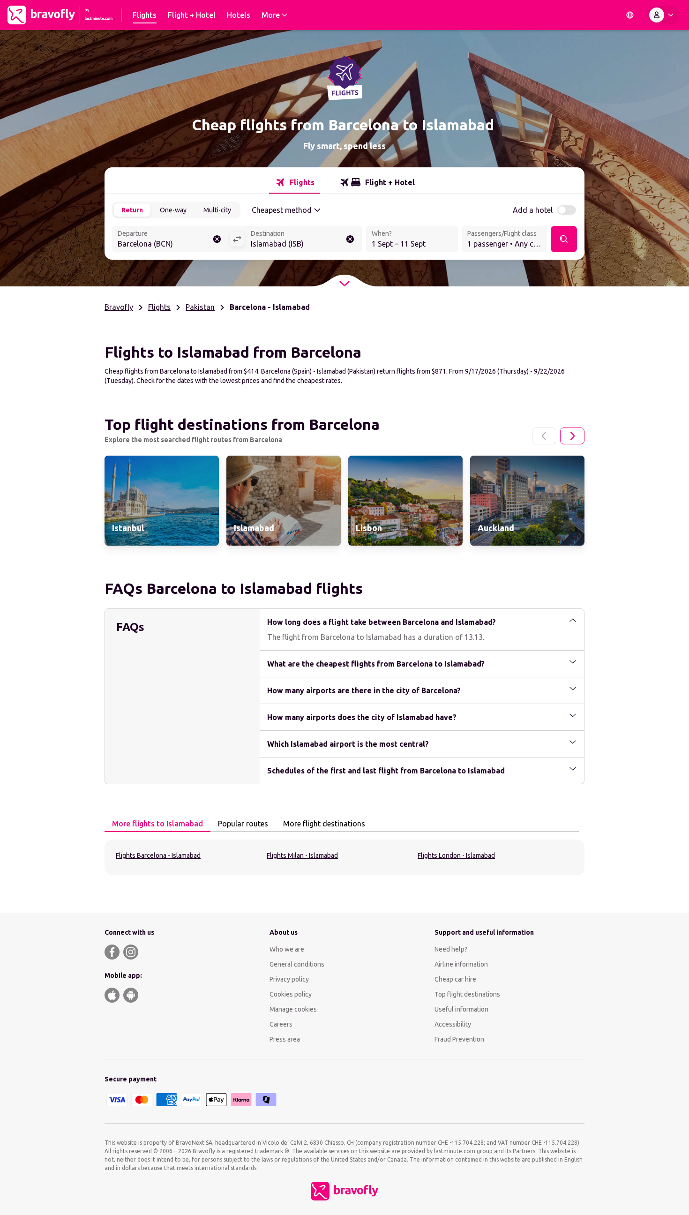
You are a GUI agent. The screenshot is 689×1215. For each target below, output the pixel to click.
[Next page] (572, 436)
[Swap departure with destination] (237, 239)
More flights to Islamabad (157, 823)
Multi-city (217, 210)
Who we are (287, 949)
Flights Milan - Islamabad (302, 855)
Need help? (450, 949)
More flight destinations (324, 823)
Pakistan (200, 307)
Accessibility (452, 1024)
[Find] (564, 239)
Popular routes (243, 823)
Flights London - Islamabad (456, 855)
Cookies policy (291, 994)
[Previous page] (544, 436)
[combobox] (170, 240)
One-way (173, 210)
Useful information (461, 1009)
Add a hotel (533, 210)
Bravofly (119, 307)
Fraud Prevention (459, 1039)
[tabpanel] (344, 857)
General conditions (297, 964)
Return (132, 210)
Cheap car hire (455, 979)
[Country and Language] (630, 15)
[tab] (294, 182)
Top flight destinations (467, 994)
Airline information (461, 964)
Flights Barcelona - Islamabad (158, 855)
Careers (281, 1024)
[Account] (663, 15)
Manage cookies (293, 1009)
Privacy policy (289, 979)
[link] (162, 501)
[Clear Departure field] (217, 239)
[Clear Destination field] (350, 239)
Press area (285, 1039)
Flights (159, 307)
